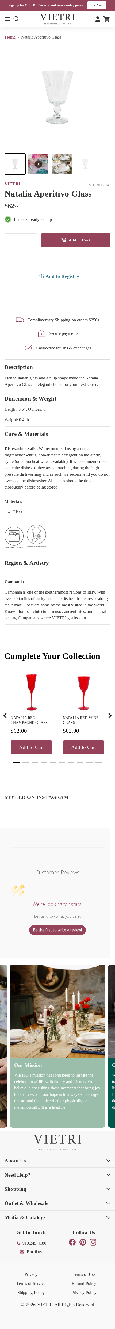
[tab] (16, 762)
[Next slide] (109, 715)
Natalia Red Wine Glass (81, 720)
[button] (15, 164)
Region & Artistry (27, 563)
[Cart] (106, 19)
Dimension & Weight (30, 398)
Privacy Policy (84, 1292)
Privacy (31, 1274)
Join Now (96, 5)
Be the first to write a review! (57, 929)
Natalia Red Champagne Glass (29, 720)
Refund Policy (84, 1283)
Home (11, 37)
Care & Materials (26, 434)
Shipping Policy (31, 1292)
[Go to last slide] (5, 715)
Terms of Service (30, 1283)
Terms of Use (84, 1274)
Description (19, 367)
